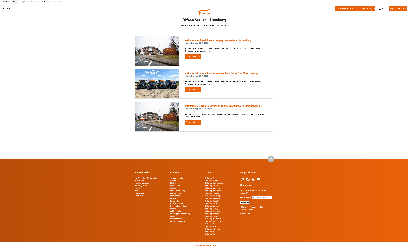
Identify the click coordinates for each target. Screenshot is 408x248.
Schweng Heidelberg (213, 201)
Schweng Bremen (211, 186)
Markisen (173, 183)
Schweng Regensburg (213, 219)
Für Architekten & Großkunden (146, 178)
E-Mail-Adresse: (246, 198)
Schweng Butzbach (212, 188)
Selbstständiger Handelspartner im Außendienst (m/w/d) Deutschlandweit (222, 106)
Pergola (173, 198)
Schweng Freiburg (212, 193)
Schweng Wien (210, 226)
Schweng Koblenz (212, 206)
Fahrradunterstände (177, 221)
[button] (6, 8)
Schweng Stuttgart (212, 224)
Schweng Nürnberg (212, 214)
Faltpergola (174, 201)
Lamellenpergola (176, 203)
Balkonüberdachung (177, 191)
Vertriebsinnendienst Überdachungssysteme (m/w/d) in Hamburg (218, 40)
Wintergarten (175, 196)
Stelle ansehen (191, 56)
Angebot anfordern (142, 183)
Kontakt (138, 188)
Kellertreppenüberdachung (180, 214)
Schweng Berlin (211, 178)
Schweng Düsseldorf (213, 191)
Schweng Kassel (211, 203)
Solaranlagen (175, 186)
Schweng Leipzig (211, 209)
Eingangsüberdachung (178, 206)
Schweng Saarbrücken (213, 221)
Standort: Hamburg (191, 43)
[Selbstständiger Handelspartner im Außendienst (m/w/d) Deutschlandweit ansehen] (157, 116)
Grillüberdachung (176, 211)
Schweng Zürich (211, 234)
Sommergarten (175, 188)
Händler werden (141, 181)
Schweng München (212, 211)
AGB (136, 191)
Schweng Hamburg (212, 196)
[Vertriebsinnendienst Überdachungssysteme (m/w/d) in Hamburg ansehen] (157, 51)
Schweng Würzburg (212, 229)
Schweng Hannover (212, 198)
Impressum (139, 196)
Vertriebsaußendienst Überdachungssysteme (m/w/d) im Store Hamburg (221, 73)
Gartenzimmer (175, 193)
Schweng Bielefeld (212, 181)
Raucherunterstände (177, 219)
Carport (173, 181)
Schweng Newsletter (142, 186)
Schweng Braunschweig (214, 183)
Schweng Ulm (210, 232)
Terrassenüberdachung (178, 178)
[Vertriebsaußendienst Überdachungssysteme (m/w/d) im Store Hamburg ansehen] (157, 84)
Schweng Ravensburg (213, 216)
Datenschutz (140, 193)
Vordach (173, 209)
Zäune (172, 216)
